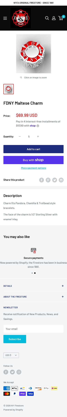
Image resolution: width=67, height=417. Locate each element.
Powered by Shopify (13, 409)
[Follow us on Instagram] (18, 372)
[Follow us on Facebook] (5, 372)
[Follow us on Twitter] (12, 372)
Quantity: (8, 136)
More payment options (33, 167)
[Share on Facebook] (41, 179)
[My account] (53, 18)
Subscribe (15, 339)
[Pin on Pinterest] (48, 179)
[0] (61, 18)
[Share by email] (61, 179)
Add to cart (33, 149)
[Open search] (47, 18)
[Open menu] (5, 18)
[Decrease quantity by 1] (19, 136)
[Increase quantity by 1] (38, 136)
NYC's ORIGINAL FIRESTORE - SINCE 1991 (34, 2)
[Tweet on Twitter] (54, 179)
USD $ (8, 355)
